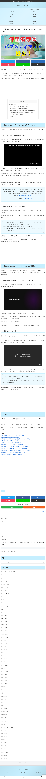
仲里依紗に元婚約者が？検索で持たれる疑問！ (12, 454)
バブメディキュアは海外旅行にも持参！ (20, 106)
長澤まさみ (5, 749)
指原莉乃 (4, 674)
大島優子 (4, 646)
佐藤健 (4, 640)
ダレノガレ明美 (6, 593)
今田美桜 (4, 627)
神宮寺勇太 (5, 714)
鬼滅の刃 (4, 755)
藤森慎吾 (4, 733)
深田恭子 (4, 699)
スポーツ (4, 590)
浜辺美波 (4, 696)
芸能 (3, 724)
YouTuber (4, 578)
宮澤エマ (4, 649)
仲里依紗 (3, 491)
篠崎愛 (4, 721)
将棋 (3, 652)
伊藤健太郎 (5, 634)
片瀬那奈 (4, 708)
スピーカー (11, 387)
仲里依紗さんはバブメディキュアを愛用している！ (21, 104)
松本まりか (5, 686)
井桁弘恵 (4, 624)
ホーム (8, 772)
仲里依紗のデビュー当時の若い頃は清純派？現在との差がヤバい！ (17, 450)
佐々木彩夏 (5, 637)
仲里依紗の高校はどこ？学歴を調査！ (10, 437)
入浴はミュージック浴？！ (17, 114)
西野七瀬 (4, 736)
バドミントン (5, 599)
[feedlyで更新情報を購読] (12, 507)
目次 (21, 101)
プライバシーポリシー (23, 772)
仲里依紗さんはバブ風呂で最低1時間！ (19, 108)
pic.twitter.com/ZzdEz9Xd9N (25, 195)
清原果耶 (4, 702)
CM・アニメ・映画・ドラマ (9, 571)
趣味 (3, 739)
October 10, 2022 (28, 198)
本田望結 (4, 683)
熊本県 (4, 705)
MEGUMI (4, 575)
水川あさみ (5, 690)
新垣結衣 (4, 677)
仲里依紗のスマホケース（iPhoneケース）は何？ (13, 435)
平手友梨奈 (5, 665)
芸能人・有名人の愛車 (7, 727)
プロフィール (38, 772)
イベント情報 (5, 584)
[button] (44, 562)
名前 (2, 536)
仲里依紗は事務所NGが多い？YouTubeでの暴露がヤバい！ (15, 448)
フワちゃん (5, 606)
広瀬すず (4, 668)
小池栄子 (4, 658)
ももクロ (4, 581)
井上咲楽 (4, 621)
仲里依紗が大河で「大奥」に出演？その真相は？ (13, 442)
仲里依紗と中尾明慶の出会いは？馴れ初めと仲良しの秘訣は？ (16, 439)
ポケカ (4, 609)
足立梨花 (4, 742)
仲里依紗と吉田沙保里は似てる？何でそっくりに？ (13, 441)
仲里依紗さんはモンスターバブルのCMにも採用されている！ (23, 110)
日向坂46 (4, 680)
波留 (3, 693)
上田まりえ (5, 612)
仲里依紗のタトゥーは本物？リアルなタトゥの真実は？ (14, 446)
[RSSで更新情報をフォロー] (34, 507)
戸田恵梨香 (5, 671)
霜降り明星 (5, 752)
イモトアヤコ (5, 587)
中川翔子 (4, 618)
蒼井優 (4, 730)
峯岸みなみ (5, 662)
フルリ (4, 603)
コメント (3, 521)
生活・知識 (5, 711)
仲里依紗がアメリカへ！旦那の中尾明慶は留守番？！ (14, 452)
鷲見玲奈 (4, 758)
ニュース (4, 596)
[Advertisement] (23, 89)
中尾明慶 (4, 615)
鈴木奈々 (4, 745)
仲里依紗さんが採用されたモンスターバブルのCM (22, 112)
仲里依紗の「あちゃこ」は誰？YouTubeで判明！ (13, 444)
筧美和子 (4, 717)
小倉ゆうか (5, 655)
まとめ (11, 116)
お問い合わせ (23, 774)
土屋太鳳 (4, 643)
